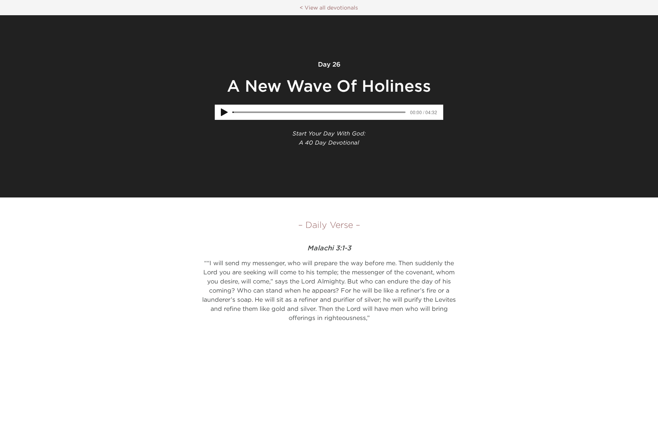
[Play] (224, 112)
